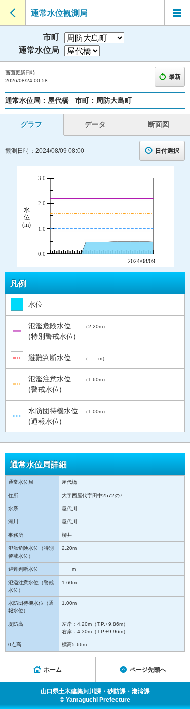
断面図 (158, 124)
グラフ (31, 124)
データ (95, 124)
